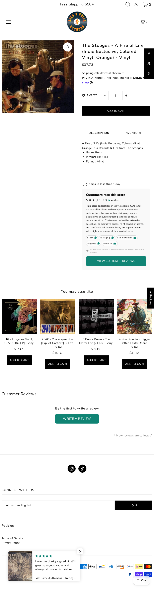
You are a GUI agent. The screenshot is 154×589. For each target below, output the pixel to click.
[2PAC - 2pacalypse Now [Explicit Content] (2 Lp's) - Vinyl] (57, 316)
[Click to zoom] (67, 46)
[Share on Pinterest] (149, 74)
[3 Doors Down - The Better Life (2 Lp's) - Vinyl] (96, 316)
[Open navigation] (8, 22)
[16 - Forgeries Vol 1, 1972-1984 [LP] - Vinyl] (19, 316)
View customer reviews (116, 261)
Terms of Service (12, 538)
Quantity (89, 95)
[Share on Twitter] (149, 63)
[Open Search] (128, 4)
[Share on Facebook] (149, 53)
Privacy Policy (11, 543)
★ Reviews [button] (150, 298)
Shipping (88, 73)
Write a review (77, 419)
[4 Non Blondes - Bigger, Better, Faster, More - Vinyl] (134, 316)
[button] (80, 551)
